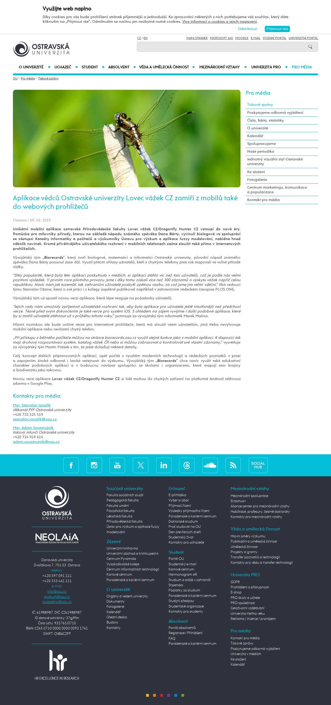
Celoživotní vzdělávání (247, 608)
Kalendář (255, 136)
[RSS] (233, 465)
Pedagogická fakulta (123, 500)
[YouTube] (117, 465)
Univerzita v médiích (246, 654)
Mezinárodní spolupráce (249, 496)
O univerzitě (34, 67)
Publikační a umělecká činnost (254, 541)
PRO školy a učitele (245, 598)
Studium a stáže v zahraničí (189, 580)
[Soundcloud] (210, 465)
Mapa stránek (197, 38)
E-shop (236, 592)
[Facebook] (71, 465)
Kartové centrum (119, 574)
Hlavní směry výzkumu (248, 536)
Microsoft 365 (221, 38)
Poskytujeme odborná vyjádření (275, 113)
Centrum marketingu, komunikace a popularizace (277, 189)
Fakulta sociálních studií (125, 495)
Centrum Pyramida (121, 559)
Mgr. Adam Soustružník (33, 428)
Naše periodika (260, 151)
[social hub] (258, 465)
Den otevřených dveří (185, 532)
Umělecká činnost (244, 547)
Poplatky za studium (184, 590)
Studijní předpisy (181, 601)
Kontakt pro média (263, 200)
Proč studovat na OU (185, 527)
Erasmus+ (238, 501)
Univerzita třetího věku (248, 613)
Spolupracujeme (261, 144)
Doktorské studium (183, 521)
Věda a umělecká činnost (167, 67)
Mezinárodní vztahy (223, 67)
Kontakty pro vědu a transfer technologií (262, 563)
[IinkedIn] (164, 465)
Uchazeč (66, 67)
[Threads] (187, 465)
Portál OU (176, 559)
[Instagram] (94, 465)
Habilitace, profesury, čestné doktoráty (260, 512)
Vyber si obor (179, 500)
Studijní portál (274, 38)
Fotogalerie (257, 180)
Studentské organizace (186, 606)
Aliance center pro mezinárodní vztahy (260, 506)
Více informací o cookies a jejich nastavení (219, 22)
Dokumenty (116, 601)
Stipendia (176, 585)
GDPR (235, 582)
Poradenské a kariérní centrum (130, 580)
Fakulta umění (118, 506)
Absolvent (122, 67)
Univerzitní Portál (303, 38)
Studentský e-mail (182, 564)
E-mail (255, 38)
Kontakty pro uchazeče (186, 542)
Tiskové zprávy (48, 78)
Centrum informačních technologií (133, 569)
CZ (139, 38)
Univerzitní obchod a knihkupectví (132, 553)
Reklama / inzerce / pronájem (253, 619)
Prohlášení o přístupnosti (250, 587)
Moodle (242, 38)
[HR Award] (57, 664)
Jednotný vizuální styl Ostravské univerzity (275, 161)
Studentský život (181, 537)
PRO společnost (243, 603)
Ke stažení (256, 172)
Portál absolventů (182, 628)
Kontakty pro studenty (186, 611)
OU (15, 78)
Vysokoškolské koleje (123, 564)
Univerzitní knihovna (122, 548)
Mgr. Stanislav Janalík (32, 405)
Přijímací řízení (180, 506)
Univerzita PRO (269, 67)
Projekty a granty (244, 552)
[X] (140, 465)
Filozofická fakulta (120, 511)
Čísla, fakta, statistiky (265, 120)
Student (93, 67)
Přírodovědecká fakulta (124, 521)
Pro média (302, 67)
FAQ (172, 638)
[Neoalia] (57, 538)
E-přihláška (177, 495)
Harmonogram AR (183, 574)
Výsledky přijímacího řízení (189, 511)
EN (145, 38)
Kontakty (114, 628)
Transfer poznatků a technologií (255, 557)
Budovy (112, 622)
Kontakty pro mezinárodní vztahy (256, 517)
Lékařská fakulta (119, 516)
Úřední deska (117, 617)
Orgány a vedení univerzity (127, 596)
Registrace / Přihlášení (185, 633)
